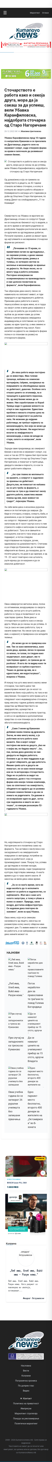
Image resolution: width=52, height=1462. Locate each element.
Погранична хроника (26, 1380)
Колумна (11, 1243)
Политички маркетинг (26, 1423)
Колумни (26, 1375)
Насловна (26, 1365)
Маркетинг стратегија (26, 1413)
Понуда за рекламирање (26, 1418)
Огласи (45, 13)
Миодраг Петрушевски (33, 1298)
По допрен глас (26, 1385)
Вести (26, 1370)
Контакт (26, 1398)
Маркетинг (35, 13)
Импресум (26, 1408)
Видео (26, 1390)
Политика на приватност (26, 1403)
